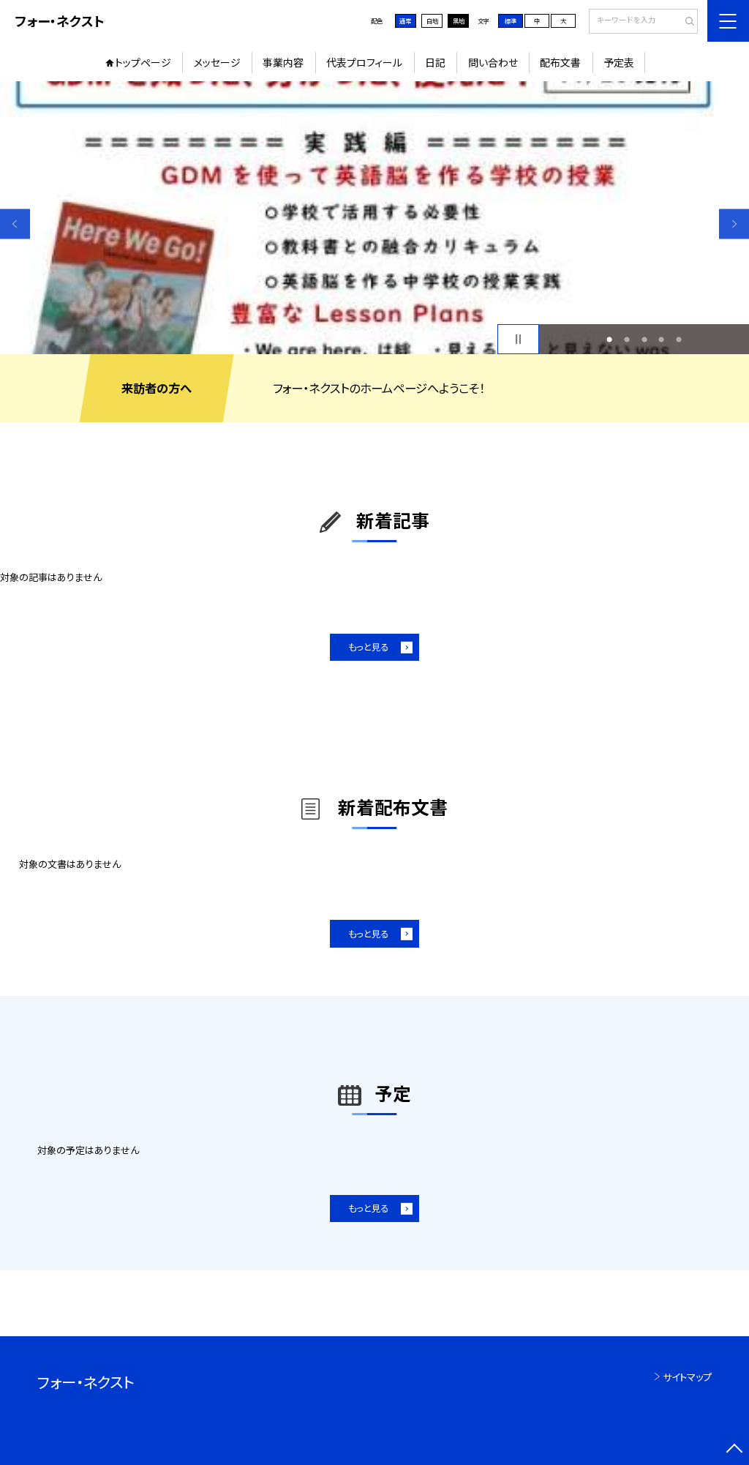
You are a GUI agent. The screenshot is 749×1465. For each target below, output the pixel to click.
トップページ (143, 62)
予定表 (618, 62)
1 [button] (609, 339)
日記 (435, 62)
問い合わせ (493, 62)
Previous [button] (15, 224)
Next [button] (734, 224)
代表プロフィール (364, 62)
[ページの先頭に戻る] (734, 1450)
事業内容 (283, 62)
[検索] (685, 22)
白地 (432, 20)
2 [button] (627, 339)
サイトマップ (687, 1377)
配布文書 (560, 62)
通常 (405, 20)
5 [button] (679, 339)
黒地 (458, 20)
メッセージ (217, 62)
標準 (510, 20)
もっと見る (368, 646)
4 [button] (661, 339)
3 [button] (644, 339)
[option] (374, 217)
